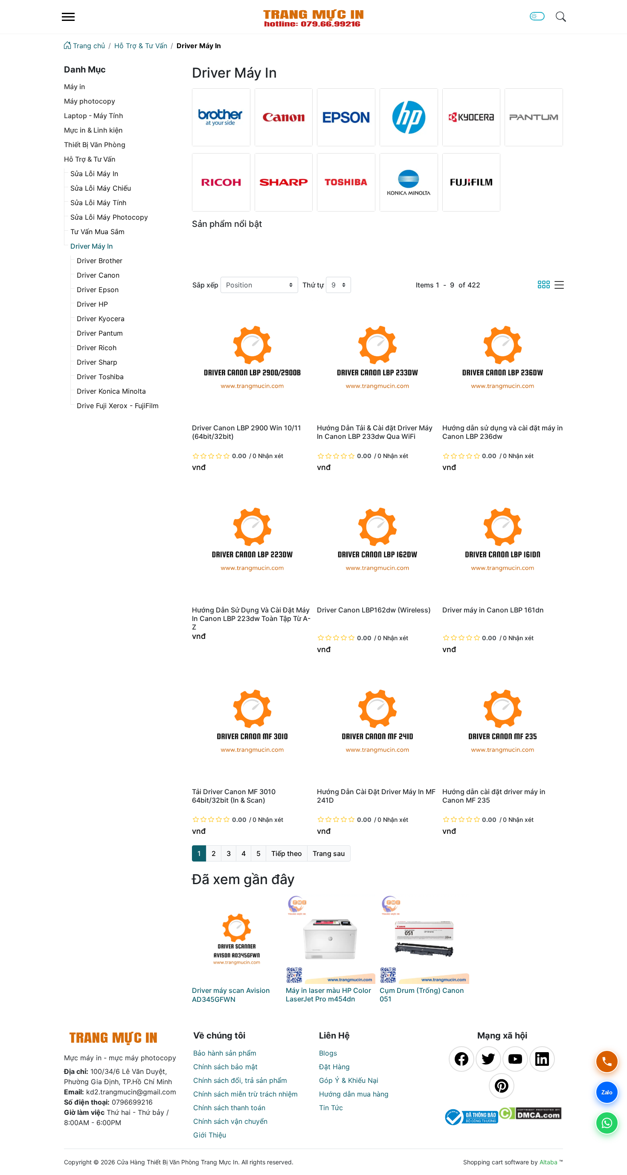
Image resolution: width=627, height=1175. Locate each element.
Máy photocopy (89, 101)
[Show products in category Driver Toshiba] (346, 182)
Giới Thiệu (209, 1135)
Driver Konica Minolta (111, 391)
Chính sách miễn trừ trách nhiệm (245, 1094)
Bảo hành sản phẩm (224, 1053)
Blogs (328, 1053)
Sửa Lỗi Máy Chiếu (100, 188)
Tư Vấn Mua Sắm (97, 231)
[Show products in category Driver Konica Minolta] (409, 182)
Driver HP (92, 304)
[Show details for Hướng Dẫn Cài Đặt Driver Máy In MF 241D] (377, 724)
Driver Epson (98, 289)
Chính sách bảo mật (225, 1066)
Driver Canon (98, 275)
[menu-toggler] (68, 16)
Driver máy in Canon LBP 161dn (493, 610)
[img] (561, 17)
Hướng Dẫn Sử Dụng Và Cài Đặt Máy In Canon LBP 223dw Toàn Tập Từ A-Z (251, 618)
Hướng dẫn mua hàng (354, 1094)
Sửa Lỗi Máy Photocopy (109, 217)
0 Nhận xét (268, 455)
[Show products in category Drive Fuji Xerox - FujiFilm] (471, 182)
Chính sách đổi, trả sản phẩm (240, 1080)
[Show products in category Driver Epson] (346, 117)
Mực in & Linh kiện (93, 130)
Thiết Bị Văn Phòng (94, 144)
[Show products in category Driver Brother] (221, 117)
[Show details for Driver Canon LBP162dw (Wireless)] (377, 542)
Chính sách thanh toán (229, 1107)
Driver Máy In (91, 246)
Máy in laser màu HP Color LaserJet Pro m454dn (328, 995)
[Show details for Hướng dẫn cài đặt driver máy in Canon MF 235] (502, 724)
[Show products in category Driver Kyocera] (471, 117)
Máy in (74, 86)
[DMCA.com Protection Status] (530, 1117)
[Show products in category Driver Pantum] (534, 117)
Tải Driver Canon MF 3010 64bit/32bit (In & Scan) (234, 795)
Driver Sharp (97, 362)
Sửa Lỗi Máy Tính (98, 202)
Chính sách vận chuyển (230, 1121)
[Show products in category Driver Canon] (284, 117)
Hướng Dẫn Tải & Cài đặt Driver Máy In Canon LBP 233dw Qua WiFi (375, 432)
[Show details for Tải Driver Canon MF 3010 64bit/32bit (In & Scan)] (252, 724)
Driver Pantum (100, 333)
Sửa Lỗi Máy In (94, 173)
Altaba (548, 1162)
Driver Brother (99, 260)
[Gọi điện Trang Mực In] (607, 1061)
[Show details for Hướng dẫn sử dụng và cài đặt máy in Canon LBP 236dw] (502, 360)
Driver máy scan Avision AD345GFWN (231, 995)
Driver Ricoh (96, 347)
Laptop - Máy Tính (93, 115)
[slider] (220, 455)
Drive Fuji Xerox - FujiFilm (118, 405)
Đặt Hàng (334, 1066)
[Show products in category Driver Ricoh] (221, 182)
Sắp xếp (205, 285)
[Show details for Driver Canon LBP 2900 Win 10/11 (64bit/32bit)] (252, 360)
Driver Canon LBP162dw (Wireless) (374, 610)
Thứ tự (313, 285)
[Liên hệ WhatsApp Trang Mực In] (606, 1122)
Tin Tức (331, 1107)
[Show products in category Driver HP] (409, 117)
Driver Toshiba (100, 376)
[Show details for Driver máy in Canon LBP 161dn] (502, 542)
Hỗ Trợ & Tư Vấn (90, 159)
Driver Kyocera (101, 318)
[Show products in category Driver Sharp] (284, 182)
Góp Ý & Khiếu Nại (348, 1080)
